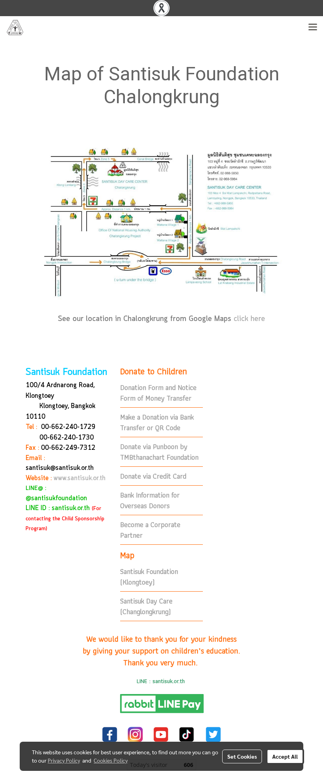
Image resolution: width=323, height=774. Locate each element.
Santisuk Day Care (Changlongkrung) (146, 606)
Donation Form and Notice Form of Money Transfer (158, 393)
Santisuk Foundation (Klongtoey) (149, 577)
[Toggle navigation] (312, 27)
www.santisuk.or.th (80, 478)
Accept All (285, 756)
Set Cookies (242, 756)
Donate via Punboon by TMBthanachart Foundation (159, 452)
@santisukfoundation (56, 498)
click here (249, 319)
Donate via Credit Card (153, 476)
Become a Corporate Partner (150, 530)
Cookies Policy (111, 760)
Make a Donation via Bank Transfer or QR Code (157, 422)
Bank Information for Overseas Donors (150, 500)
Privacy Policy (64, 760)
